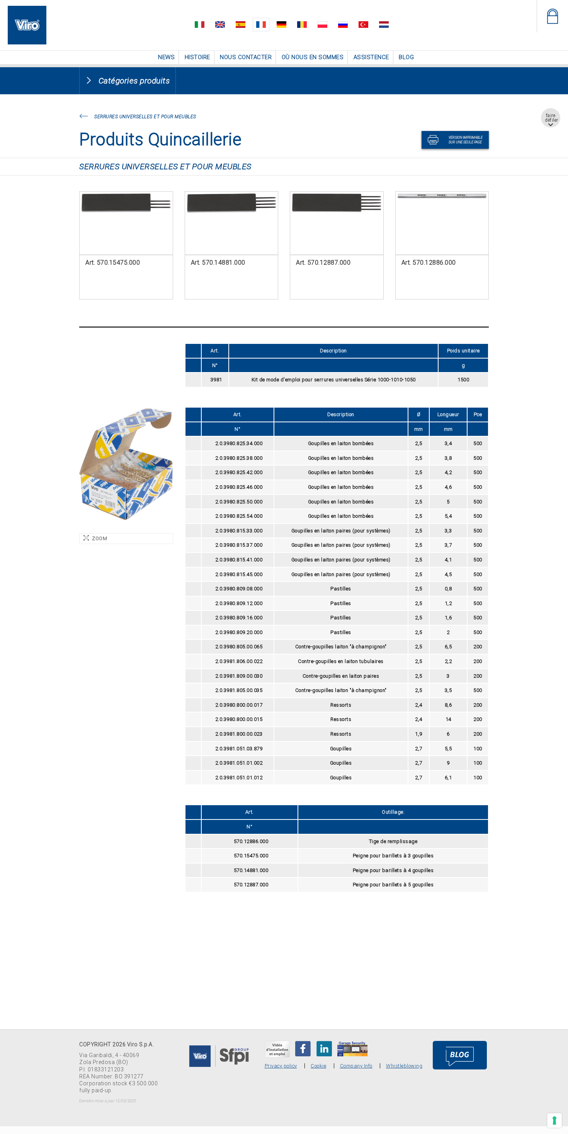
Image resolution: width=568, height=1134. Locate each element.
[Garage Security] (352, 1048)
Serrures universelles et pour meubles (145, 116)
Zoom (99, 538)
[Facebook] (303, 1048)
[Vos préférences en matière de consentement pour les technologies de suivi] (554, 1120)
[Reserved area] (552, 16)
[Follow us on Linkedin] (324, 1048)
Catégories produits (134, 80)
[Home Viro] (27, 10)
